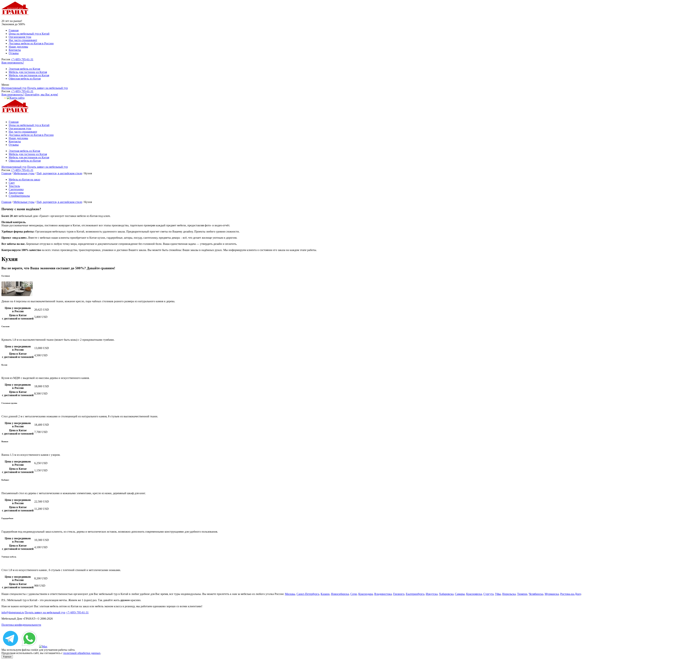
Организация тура (20, 36)
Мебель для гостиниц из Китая (28, 72)
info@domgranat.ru (12, 612)
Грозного (398, 593)
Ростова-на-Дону (570, 593)
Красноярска (474, 593)
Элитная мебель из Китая (24, 68)
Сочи (353, 593)
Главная (13, 30)
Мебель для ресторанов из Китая (29, 75)
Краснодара (365, 593)
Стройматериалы (19, 195)
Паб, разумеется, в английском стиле (59, 173)
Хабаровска (446, 593)
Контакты (15, 49)
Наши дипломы (18, 46)
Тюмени (522, 593)
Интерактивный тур (13, 88)
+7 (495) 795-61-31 (22, 59)
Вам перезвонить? (12, 62)
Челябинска (536, 593)
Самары (460, 593)
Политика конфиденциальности (21, 624)
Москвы (290, 593)
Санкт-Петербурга (308, 593)
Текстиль (14, 186)
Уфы (498, 593)
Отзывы (14, 53)
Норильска (509, 593)
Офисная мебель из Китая (25, 78)
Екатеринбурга (415, 593)
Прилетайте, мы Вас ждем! (41, 94)
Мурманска (552, 593)
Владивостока (383, 593)
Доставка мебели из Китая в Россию (31, 43)
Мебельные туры (23, 173)
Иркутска (432, 593)
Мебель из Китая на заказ (24, 179)
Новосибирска (340, 593)
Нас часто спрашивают (23, 40)
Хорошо (7, 656)
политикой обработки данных (81, 653)
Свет (12, 182)
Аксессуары (16, 192)
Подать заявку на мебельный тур (47, 88)
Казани (325, 593)
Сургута (488, 593)
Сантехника (16, 189)
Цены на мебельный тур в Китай (29, 33)
